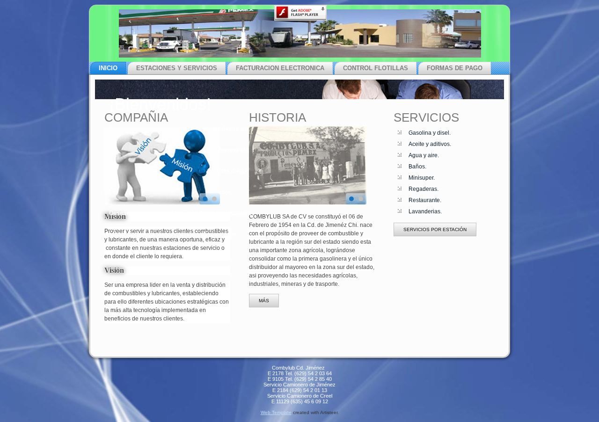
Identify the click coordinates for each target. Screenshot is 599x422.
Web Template (276, 412)
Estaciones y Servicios (176, 68)
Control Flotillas (375, 68)
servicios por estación (435, 229)
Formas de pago (454, 68)
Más (264, 300)
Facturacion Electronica (280, 68)
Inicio (108, 68)
